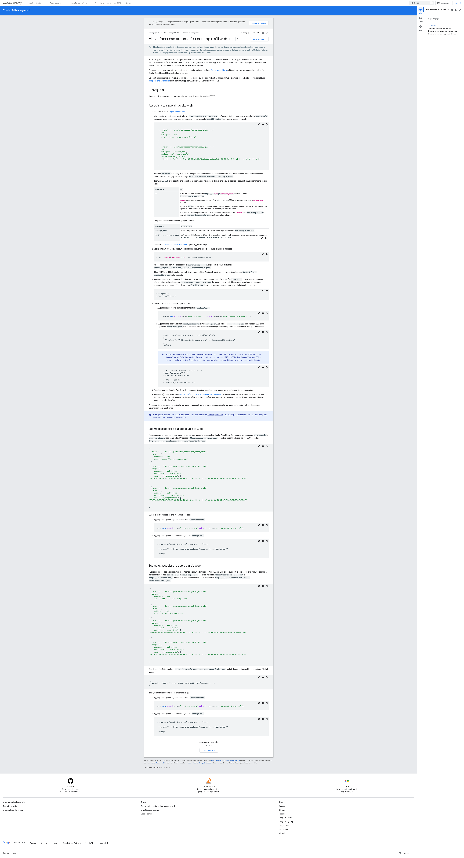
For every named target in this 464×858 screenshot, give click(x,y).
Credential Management (16, 10)
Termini (6, 853)
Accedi (458, 3)
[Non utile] (267, 33)
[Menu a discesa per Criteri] (134, 3)
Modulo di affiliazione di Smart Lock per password (200, 394)
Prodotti (163, 33)
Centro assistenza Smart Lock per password (158, 806)
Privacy (14, 853)
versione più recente (215, 415)
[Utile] (263, 33)
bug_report (452, 9)
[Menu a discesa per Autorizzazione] (65, 3)
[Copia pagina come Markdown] (238, 39)
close (460, 9)
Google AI (89, 843)
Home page (153, 33)
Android (282, 806)
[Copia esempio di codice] (267, 124)
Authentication (35, 3)
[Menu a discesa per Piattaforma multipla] (90, 3)
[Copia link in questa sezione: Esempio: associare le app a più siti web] (203, 565)
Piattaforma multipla (78, 3)
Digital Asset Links (219, 70)
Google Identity (174, 33)
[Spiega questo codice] (259, 124)
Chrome (282, 810)
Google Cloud (284, 825)
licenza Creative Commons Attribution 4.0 (225, 760)
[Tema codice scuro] (263, 124)
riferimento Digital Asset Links (176, 244)
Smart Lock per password (150, 810)
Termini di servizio (10, 806)
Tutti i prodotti (103, 843)
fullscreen (456, 9)
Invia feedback (259, 39)
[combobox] (421, 3)
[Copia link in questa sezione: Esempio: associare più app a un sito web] (205, 429)
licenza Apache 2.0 (157, 763)
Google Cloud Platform (72, 843)
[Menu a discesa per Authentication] (45, 3)
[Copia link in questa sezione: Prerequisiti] (166, 90)
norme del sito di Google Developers (199, 763)
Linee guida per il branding (13, 810)
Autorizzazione (56, 3)
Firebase (282, 814)
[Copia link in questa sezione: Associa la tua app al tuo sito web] (195, 105)
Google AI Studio (285, 818)
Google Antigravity (286, 822)
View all (282, 833)
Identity (17, 3)
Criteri (128, 3)
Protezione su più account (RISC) (108, 3)
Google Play (283, 829)
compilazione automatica (159, 81)
